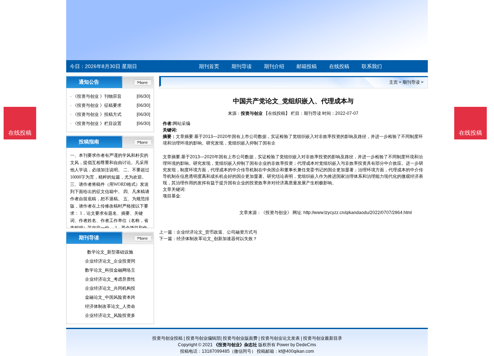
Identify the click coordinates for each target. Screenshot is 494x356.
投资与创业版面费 (240, 338)
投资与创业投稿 (167, 338)
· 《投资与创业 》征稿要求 (96, 105)
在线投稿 (339, 66)
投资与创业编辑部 (203, 338)
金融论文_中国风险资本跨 (110, 297)
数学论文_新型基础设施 (110, 252)
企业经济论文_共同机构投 (110, 288)
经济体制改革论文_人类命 (110, 306)
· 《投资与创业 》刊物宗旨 (96, 96)
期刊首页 (209, 66)
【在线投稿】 (277, 113)
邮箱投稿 (307, 66)
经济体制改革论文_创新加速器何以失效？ (216, 238)
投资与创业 (252, 113)
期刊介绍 (274, 66)
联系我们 (372, 66)
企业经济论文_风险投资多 (110, 315)
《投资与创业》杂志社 (235, 344)
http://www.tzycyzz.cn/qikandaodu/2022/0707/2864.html (357, 212)
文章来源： (250, 212)
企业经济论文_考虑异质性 (110, 279)
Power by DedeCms (296, 344)
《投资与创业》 (276, 212)
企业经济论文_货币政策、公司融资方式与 (216, 232)
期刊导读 (241, 66)
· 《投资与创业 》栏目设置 (96, 123)
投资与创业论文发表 (280, 338)
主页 (393, 82)
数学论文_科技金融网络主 (110, 270)
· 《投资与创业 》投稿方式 (96, 114)
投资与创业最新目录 (322, 338)
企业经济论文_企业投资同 (110, 261)
